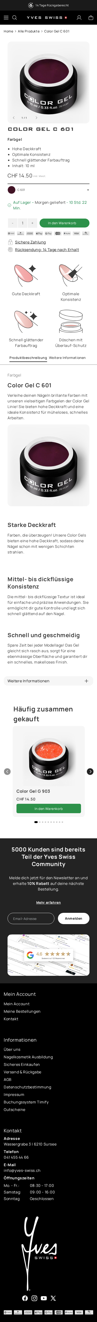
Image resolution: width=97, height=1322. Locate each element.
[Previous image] (13, 118)
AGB (8, 1079)
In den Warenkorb (62, 223)
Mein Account (16, 1003)
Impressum (14, 1094)
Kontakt (11, 1018)
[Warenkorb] (91, 17)
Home (8, 31)
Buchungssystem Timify (26, 1102)
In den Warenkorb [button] (49, 808)
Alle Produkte (29, 31)
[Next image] (36, 118)
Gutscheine (14, 1109)
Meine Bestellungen (22, 1011)
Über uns (12, 1049)
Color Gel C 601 (56, 31)
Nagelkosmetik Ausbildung (28, 1056)
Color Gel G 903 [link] (33, 791)
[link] (48, 758)
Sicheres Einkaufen (22, 1064)
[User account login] (79, 17)
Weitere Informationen (67, 357)
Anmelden (73, 918)
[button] (90, 771)
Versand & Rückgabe (22, 1072)
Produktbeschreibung (28, 357)
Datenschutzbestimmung (27, 1087)
